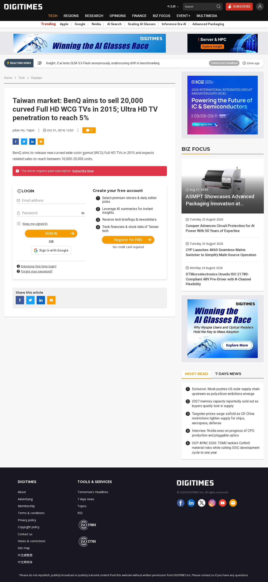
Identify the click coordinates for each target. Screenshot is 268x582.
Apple (64, 24)
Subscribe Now (83, 171)
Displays (36, 77)
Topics (81, 506)
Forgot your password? (36, 271)
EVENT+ (183, 16)
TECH (52, 16)
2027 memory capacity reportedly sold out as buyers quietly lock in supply (225, 403)
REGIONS (71, 16)
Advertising (25, 499)
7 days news (85, 499)
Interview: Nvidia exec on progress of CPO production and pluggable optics (223, 433)
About (22, 492)
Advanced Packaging (208, 24)
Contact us (25, 534)
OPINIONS (118, 16)
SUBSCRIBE (242, 6)
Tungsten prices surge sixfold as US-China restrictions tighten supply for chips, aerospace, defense (223, 418)
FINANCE (139, 16)
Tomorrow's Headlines (224, 63)
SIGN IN (51, 233)
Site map (24, 548)
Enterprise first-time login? (38, 266)
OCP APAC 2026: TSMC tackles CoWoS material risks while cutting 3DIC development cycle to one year (225, 447)
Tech (21, 77)
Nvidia (96, 24)
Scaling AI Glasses (142, 24)
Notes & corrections (31, 541)
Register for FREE (128, 239)
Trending (48, 24)
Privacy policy (27, 520)
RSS (80, 513)
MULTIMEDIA (207, 16)
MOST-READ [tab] (196, 374)
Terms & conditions (31, 513)
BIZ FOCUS (161, 16)
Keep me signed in (35, 224)
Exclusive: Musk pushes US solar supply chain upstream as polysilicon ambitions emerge (226, 391)
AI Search (114, 24)
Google (80, 24)
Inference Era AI (174, 24)
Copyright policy (28, 527)
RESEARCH (94, 16)
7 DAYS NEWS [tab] (228, 374)
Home (8, 77)
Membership (26, 506)
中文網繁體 (25, 555)
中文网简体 (25, 562)
